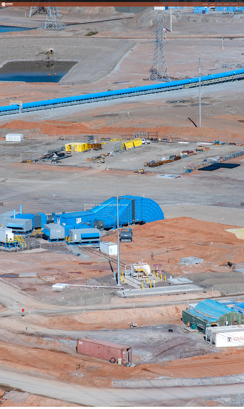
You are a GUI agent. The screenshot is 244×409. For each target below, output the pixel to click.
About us (212, 4)
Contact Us (234, 4)
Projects (219, 4)
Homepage (205, 4)
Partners (226, 4)
